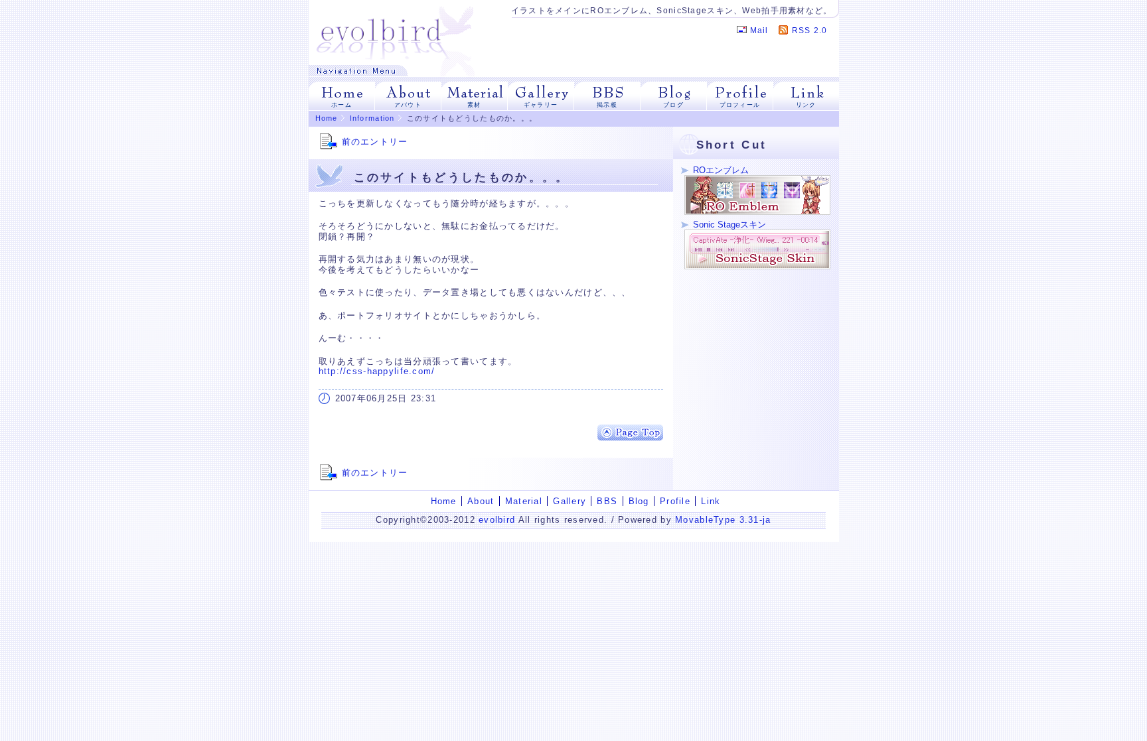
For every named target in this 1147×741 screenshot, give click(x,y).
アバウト (407, 104)
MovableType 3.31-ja (723, 520)
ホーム (341, 104)
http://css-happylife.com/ (377, 371)
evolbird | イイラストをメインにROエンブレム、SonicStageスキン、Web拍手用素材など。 (395, 32)
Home (326, 118)
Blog (639, 501)
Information (372, 118)
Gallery (569, 501)
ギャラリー (541, 104)
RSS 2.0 (810, 30)
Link (710, 501)
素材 (474, 104)
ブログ (673, 104)
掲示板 (607, 104)
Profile (675, 501)
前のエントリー (375, 142)
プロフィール (740, 104)
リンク (806, 104)
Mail (759, 30)
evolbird (497, 520)
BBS (607, 501)
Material (523, 501)
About (480, 501)
